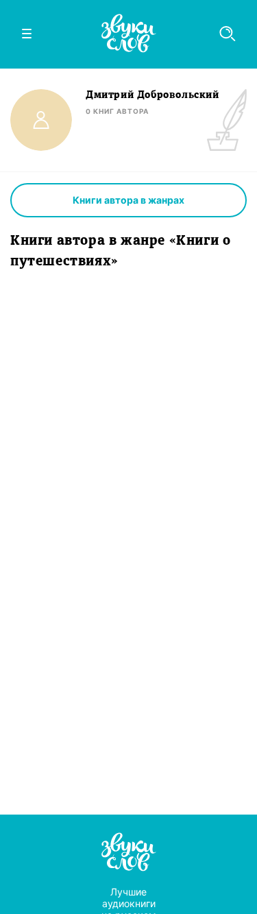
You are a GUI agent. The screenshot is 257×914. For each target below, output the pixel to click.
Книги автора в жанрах (128, 200)
